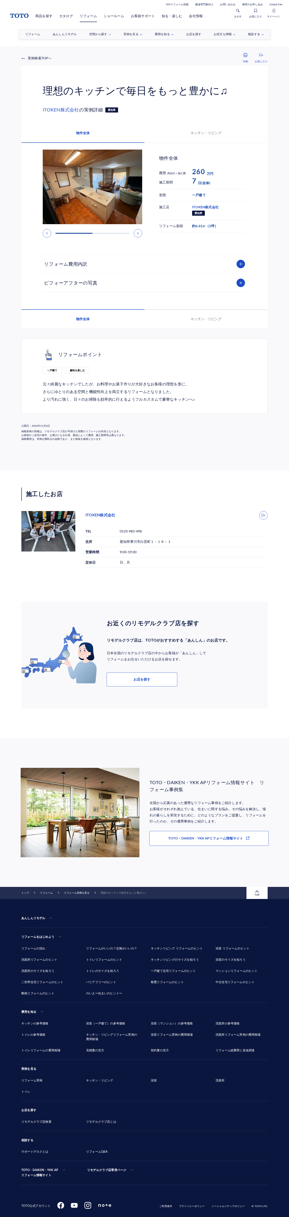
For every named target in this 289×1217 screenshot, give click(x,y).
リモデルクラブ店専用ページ (106, 1170)
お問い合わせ (227, 4)
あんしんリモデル (33, 918)
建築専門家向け (204, 4)
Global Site (276, 4)
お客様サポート (143, 16)
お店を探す (141, 679)
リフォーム (88, 16)
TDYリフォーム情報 (177, 4)
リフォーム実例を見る (76, 893)
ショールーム (114, 16)
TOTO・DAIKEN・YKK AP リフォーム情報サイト (39, 1173)
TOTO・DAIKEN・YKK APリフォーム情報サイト (205, 838)
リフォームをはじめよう (37, 936)
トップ (25, 893)
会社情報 (196, 16)
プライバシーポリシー (192, 1206)
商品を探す (43, 16)
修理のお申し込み (252, 4)
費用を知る (28, 1011)
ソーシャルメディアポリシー (228, 1206)
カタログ (66, 16)
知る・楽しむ (172, 16)
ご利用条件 (165, 1206)
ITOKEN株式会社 (61, 110)
